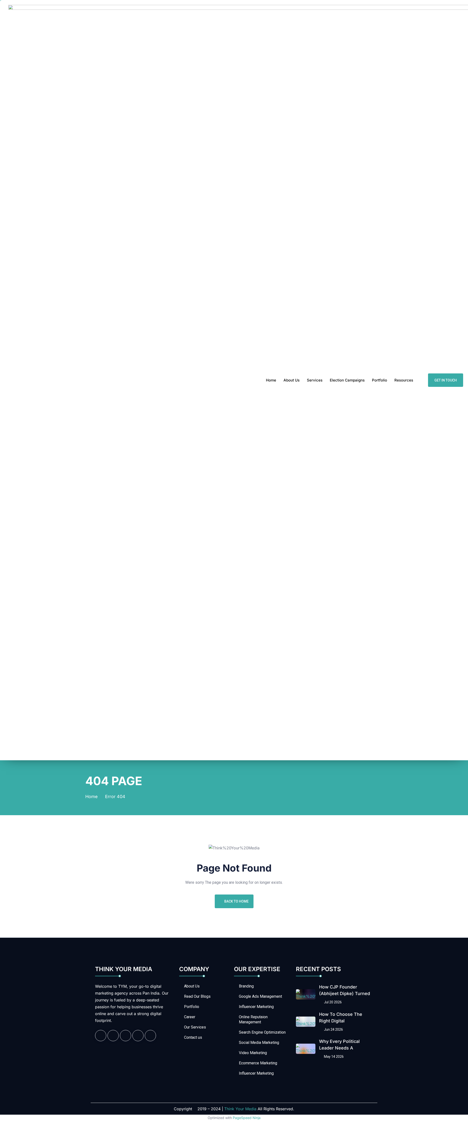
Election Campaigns (347, 380)
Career (189, 1017)
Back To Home (236, 901)
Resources (403, 380)
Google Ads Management (260, 996)
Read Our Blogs (197, 996)
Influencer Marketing (256, 1006)
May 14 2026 (333, 1057)
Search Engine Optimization (262, 1032)
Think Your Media (240, 1108)
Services (314, 380)
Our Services (195, 1027)
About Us (291, 380)
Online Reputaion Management (253, 1019)
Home (271, 380)
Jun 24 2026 (333, 1029)
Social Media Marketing (259, 1042)
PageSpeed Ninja (247, 1118)
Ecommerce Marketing (258, 1063)
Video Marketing (253, 1052)
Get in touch (445, 380)
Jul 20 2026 (332, 1002)
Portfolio (379, 380)
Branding (246, 986)
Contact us (193, 1037)
